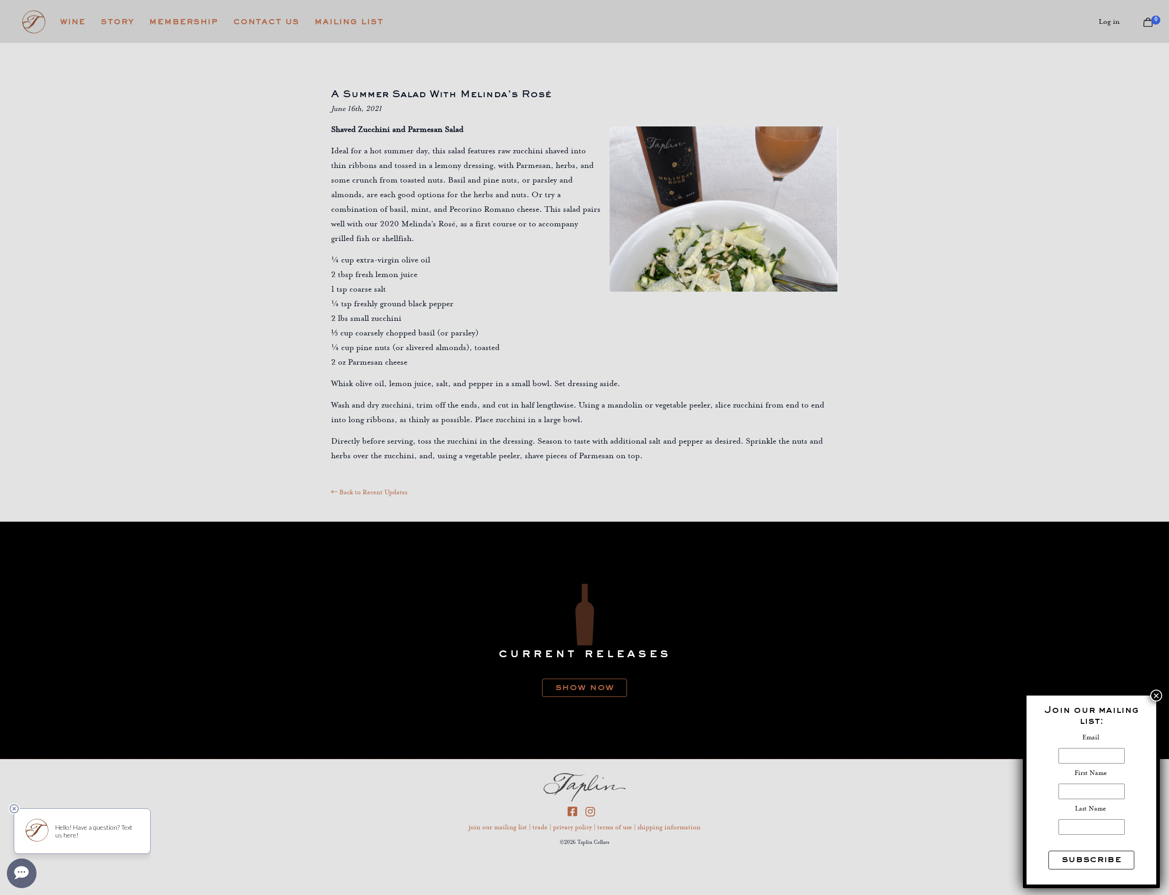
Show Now (584, 686)
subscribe (1091, 858)
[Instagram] (593, 814)
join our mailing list (498, 828)
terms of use (614, 828)
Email (1091, 738)
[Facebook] (576, 814)
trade (540, 828)
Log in (1109, 22)
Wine (73, 21)
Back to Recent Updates (372, 493)
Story (117, 21)
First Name (1091, 773)
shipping (668, 828)
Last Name (1091, 809)
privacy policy (572, 828)
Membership (183, 21)
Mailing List (349, 21)
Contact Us (266, 21)
